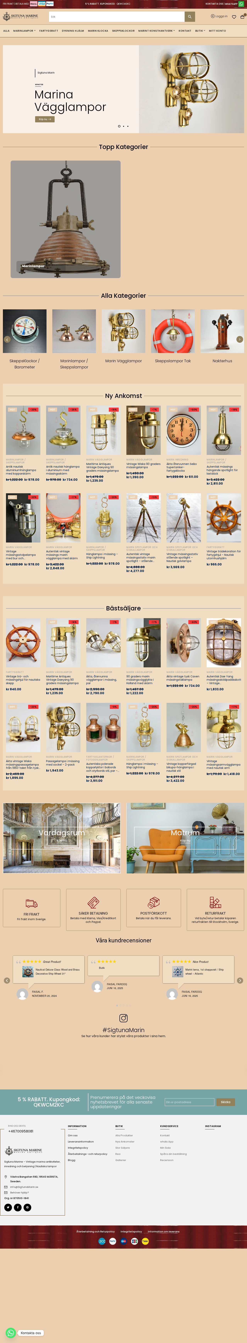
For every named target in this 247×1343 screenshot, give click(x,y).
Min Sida (165, 1148)
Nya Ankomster (124, 1141)
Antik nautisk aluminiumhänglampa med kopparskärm (21, 470)
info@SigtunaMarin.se (24, 1187)
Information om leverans (163, 1231)
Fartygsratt (148, 203)
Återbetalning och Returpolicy (95, 1231)
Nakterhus (222, 361)
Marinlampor (33, 266)
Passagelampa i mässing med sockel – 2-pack (63, 763)
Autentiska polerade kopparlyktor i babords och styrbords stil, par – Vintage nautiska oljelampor (102, 767)
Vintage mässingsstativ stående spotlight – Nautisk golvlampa (182, 558)
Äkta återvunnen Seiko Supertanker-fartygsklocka (182, 467)
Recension (166, 1160)
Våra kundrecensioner (123, 940)
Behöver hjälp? (19, 1192)
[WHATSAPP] (234, 3)
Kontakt (165, 1135)
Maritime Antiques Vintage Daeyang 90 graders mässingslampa (102, 467)
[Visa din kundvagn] (242, 17)
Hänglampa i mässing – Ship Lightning (102, 556)
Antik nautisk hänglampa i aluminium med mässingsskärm (63, 470)
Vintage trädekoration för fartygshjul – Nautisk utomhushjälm (224, 555)
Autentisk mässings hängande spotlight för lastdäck (222, 470)
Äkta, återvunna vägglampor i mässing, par (101, 680)
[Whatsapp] (11, 1333)
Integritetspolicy (131, 1231)
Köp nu (43, 119)
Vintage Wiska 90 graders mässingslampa (143, 465)
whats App (166, 1141)
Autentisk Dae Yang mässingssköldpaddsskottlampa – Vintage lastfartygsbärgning (224, 680)
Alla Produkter (124, 1135)
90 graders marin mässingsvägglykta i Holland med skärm (140, 680)
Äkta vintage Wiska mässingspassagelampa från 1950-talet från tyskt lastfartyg (23, 765)
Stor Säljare (122, 1148)
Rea (117, 1154)
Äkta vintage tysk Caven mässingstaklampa (183, 678)
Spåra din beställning (173, 1154)
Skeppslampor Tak (173, 361)
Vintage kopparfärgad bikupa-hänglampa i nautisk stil (181, 767)
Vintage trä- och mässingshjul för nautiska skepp (23, 680)
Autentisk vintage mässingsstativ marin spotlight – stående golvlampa (140, 558)
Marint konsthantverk (205, 265)
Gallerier (120, 1160)
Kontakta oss (214, 3)
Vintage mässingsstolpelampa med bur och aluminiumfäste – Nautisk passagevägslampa (21, 555)
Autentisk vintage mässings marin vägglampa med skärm (62, 555)
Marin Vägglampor (147, 265)
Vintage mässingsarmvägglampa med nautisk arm (223, 765)
